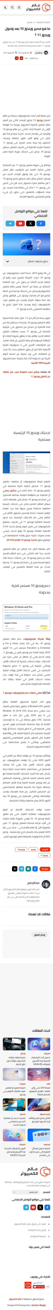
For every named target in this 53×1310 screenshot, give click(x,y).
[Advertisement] (26, 91)
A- (17, 58)
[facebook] (40, 223)
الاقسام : (46, 1192)
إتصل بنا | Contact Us (37, 1230)
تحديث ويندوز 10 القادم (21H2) (21, 540)
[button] (35, 869)
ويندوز (29, 22)
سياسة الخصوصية (38, 1236)
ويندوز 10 (21, 849)
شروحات (22, 1083)
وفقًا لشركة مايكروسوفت (36, 639)
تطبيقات (47, 1053)
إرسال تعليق (39, 935)
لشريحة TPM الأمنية (40, 363)
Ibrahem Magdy (39, 1305)
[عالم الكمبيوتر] (38, 7)
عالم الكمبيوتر (15, 1299)
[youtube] (20, 223)
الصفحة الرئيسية (43, 22)
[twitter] (30, 223)
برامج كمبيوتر (45, 1114)
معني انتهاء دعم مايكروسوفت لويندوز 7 (22, 693)
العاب (48, 1083)
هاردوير (22, 1114)
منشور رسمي (9, 490)
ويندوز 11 (38, 120)
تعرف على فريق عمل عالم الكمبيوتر (30, 1224)
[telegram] (10, 223)
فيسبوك (47, 1144)
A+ (21, 58)
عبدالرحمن (39, 52)
